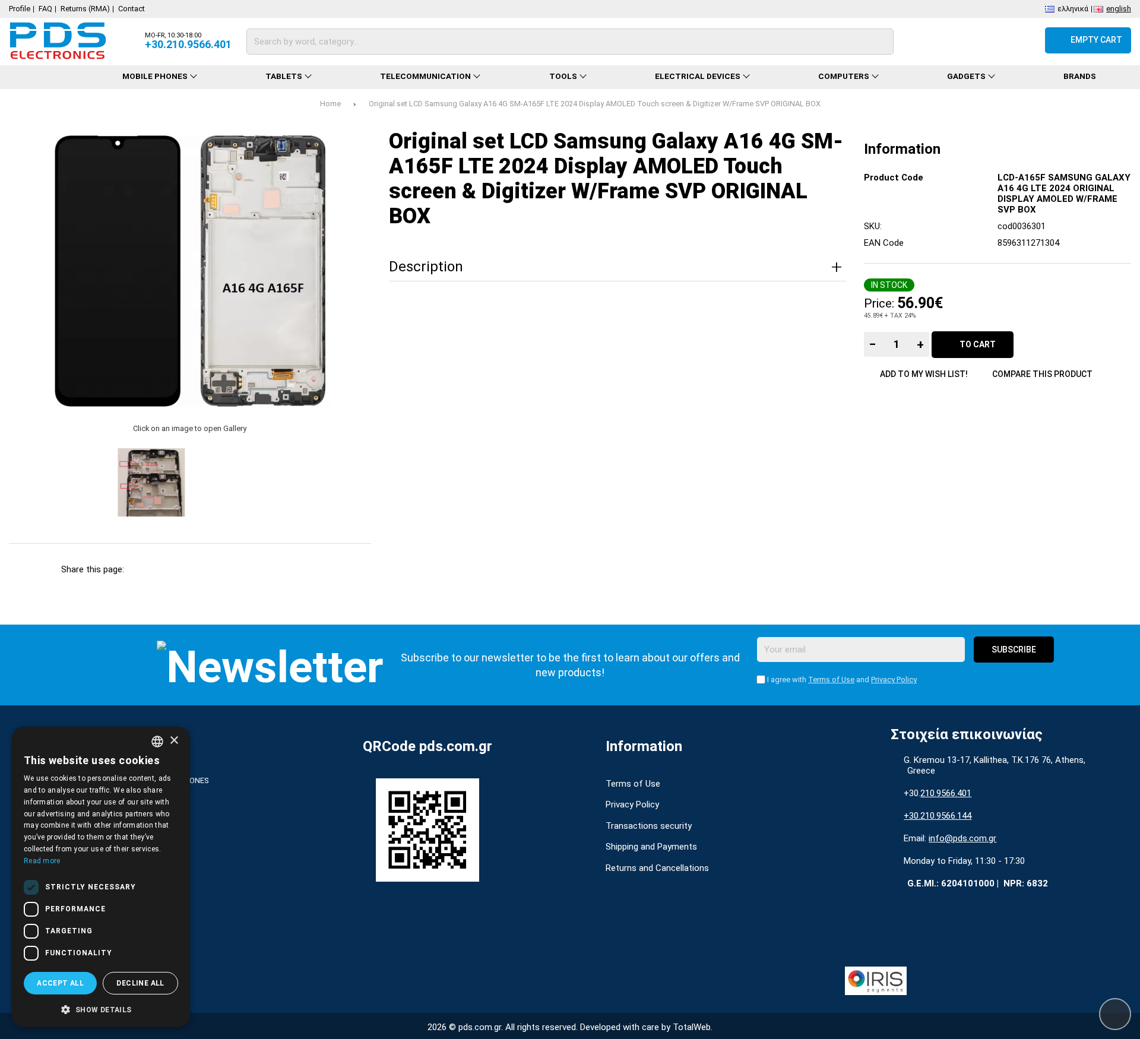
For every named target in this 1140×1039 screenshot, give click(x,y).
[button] (101, 1008)
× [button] (173, 740)
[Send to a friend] (306, 569)
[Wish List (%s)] (992, 40)
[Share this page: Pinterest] (209, 569)
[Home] (48, 77)
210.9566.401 (945, 793)
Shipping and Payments (651, 846)
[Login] (1024, 40)
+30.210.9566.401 (188, 44)
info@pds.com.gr (962, 838)
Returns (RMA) (85, 8)
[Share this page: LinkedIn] (242, 569)
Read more (42, 861)
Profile (19, 8)
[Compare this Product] (960, 40)
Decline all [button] (140, 983)
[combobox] (157, 741)
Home (330, 103)
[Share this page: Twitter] (177, 569)
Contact (131, 8)
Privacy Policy (894, 679)
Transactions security (649, 826)
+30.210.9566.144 (937, 815)
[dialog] (101, 877)
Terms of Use (831, 679)
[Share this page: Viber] (274, 569)
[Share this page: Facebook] (145, 569)
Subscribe (1014, 649)
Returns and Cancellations (657, 868)
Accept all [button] (60, 983)
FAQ (45, 8)
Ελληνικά (1072, 8)
